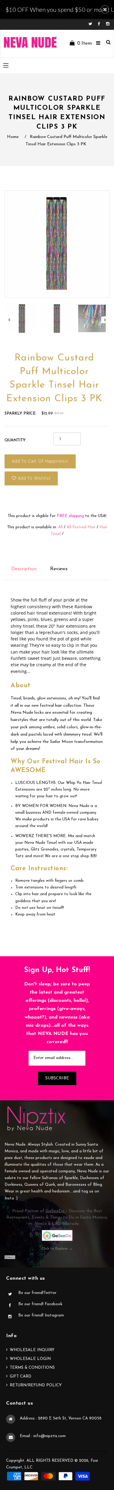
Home (13, 137)
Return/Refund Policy (36, 1385)
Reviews (58, 569)
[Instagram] (107, 24)
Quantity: (15, 440)
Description (23, 569)
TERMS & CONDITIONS (32, 1368)
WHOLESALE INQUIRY (32, 1350)
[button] (105, 9)
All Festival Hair (81, 527)
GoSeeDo (55, 1211)
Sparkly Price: (20, 414)
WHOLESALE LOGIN (30, 1359)
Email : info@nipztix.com (43, 1436)
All (60, 527)
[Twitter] (91, 24)
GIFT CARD (20, 1376)
